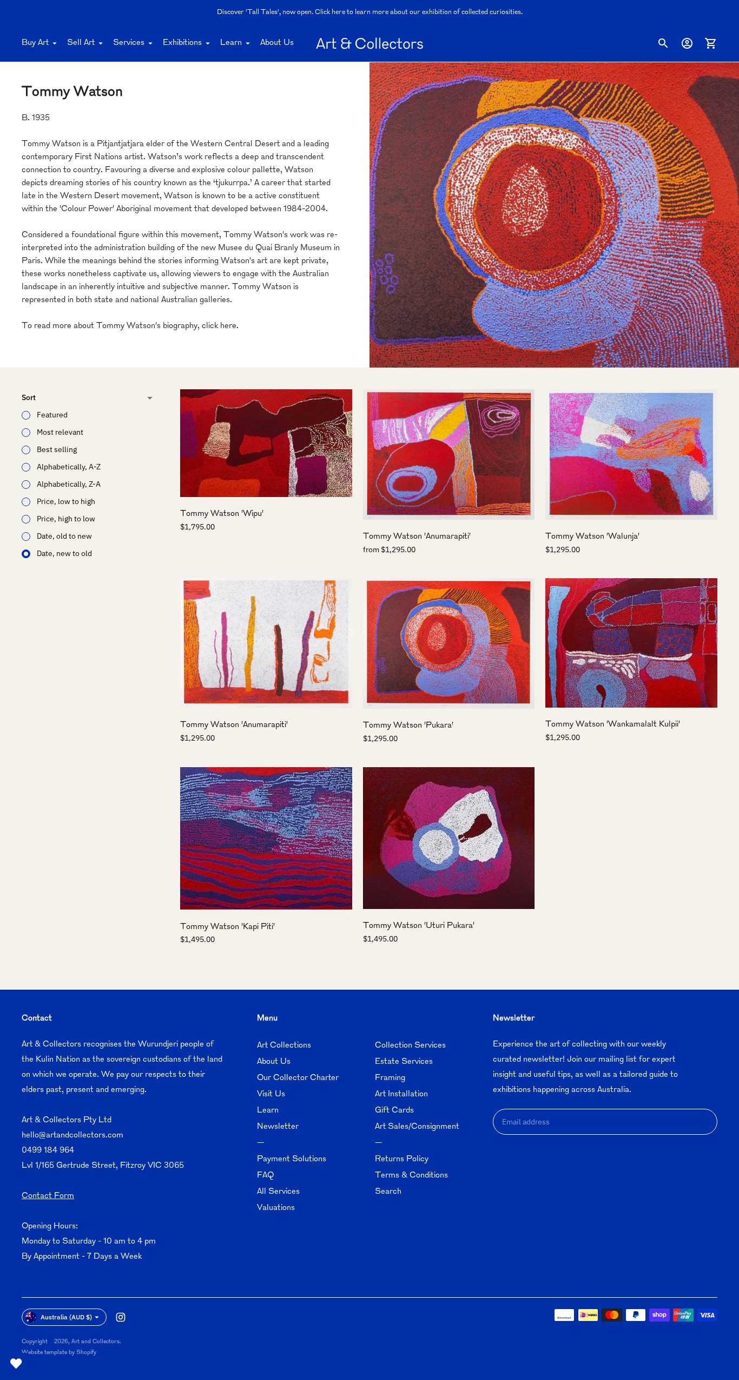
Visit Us (271, 1094)
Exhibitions (182, 43)
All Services (278, 1192)
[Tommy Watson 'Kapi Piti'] (266, 838)
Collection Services (410, 1046)
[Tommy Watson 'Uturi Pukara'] (449, 838)
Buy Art (35, 43)
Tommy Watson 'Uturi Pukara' (418, 926)
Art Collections (284, 1046)
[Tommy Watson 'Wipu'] (266, 443)
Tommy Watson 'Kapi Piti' (227, 927)
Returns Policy (401, 1159)
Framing (390, 1078)
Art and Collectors (95, 1342)
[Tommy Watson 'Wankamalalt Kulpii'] (631, 642)
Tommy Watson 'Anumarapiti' (417, 537)
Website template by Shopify (59, 1353)
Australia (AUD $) (66, 1317)
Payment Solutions (291, 1159)
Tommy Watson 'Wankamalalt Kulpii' (612, 725)
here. (229, 326)
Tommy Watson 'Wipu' (221, 514)
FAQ (265, 1176)
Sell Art (81, 43)
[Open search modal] (663, 43)
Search (388, 1192)
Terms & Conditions (411, 1176)
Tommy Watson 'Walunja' (592, 537)
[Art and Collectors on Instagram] (120, 1317)
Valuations (276, 1208)
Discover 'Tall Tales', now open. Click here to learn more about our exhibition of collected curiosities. (370, 12)
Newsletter (278, 1127)
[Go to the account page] (687, 43)
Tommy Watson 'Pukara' (408, 726)
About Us (277, 43)
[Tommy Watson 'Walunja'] (631, 454)
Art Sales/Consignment (417, 1127)
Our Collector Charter (298, 1078)
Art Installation (401, 1094)
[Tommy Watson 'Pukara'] (449, 643)
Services (128, 43)
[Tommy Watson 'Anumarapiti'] (449, 454)
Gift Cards (394, 1111)
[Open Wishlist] (16, 1364)
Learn (231, 43)
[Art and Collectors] (369, 43)
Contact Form (48, 1196)
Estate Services (404, 1062)
